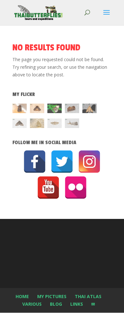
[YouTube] (48, 187)
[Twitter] (62, 161)
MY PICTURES (51, 296)
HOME (22, 296)
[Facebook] (34, 161)
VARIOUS (32, 304)
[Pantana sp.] (72, 124)
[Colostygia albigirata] (19, 124)
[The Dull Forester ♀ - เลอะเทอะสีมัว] (37, 124)
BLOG (56, 304)
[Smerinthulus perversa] (89, 109)
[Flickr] (75, 187)
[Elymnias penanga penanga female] (54, 109)
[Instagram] (89, 161)
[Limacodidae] (19, 109)
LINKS (76, 304)
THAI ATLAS (88, 296)
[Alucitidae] (54, 124)
